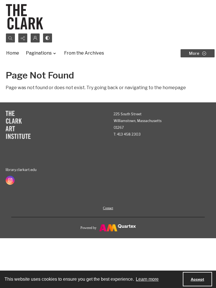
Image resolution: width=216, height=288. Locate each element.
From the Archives (84, 53)
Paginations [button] (39, 53)
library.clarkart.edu (21, 170)
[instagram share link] (10, 180)
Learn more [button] (147, 279)
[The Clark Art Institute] (18, 125)
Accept (197, 279)
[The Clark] (25, 16)
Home (12, 53)
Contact (108, 208)
